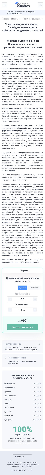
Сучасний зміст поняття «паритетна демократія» (22, 362)
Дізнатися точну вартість (22, 327)
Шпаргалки (15, 19)
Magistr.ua (17, 13)
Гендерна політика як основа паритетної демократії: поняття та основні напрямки (21, 349)
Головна (5, 19)
